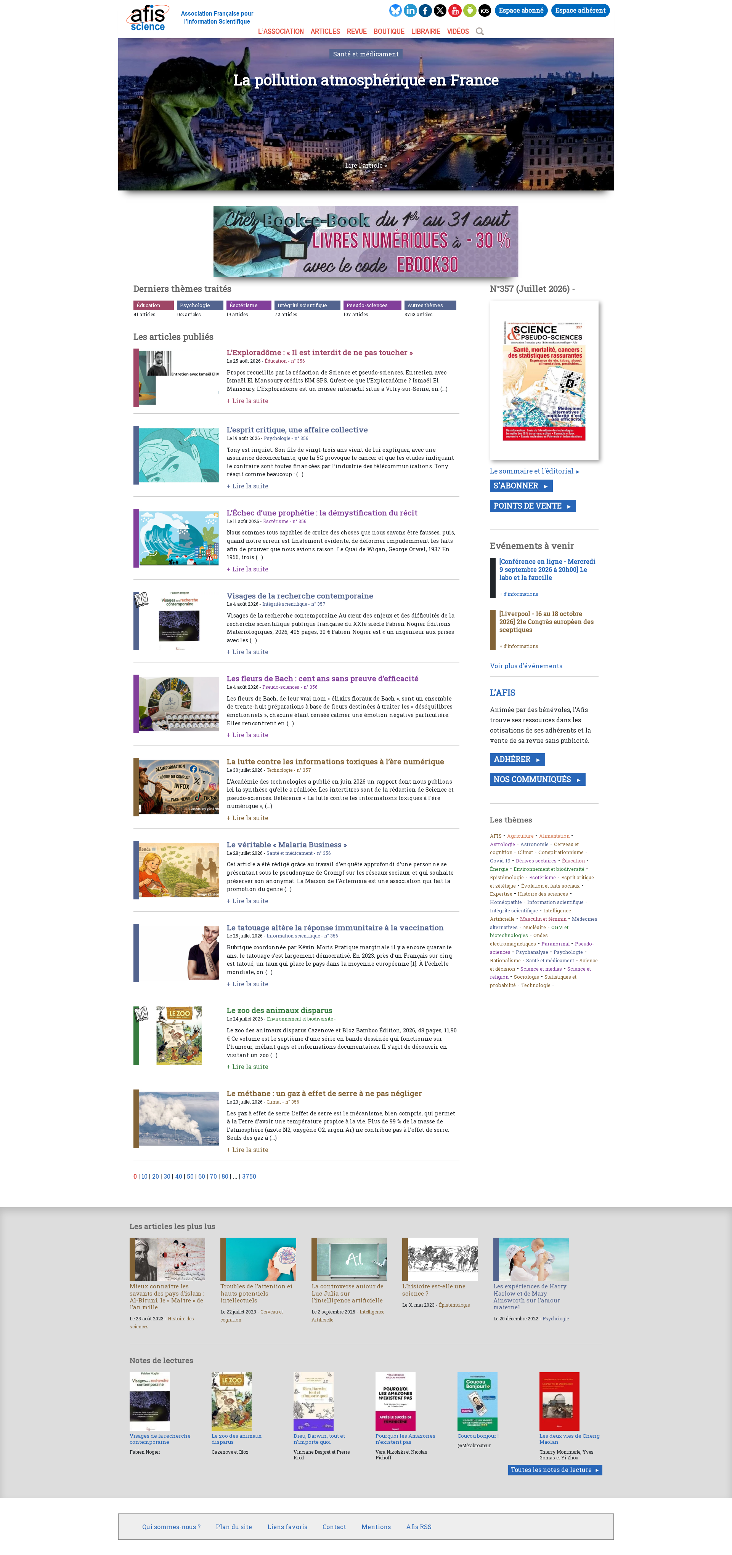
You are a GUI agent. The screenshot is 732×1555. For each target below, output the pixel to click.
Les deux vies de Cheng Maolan (569, 1438)
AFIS (496, 836)
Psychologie (195, 305)
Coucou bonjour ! (478, 1435)
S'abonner (517, 485)
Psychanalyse (532, 952)
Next (625, 114)
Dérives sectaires (536, 860)
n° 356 (298, 361)
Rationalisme (505, 960)
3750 (249, 1176)
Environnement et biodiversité (549, 869)
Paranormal (555, 944)
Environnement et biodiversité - (301, 1019)
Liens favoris (287, 1527)
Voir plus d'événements (526, 666)
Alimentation (554, 836)
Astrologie (502, 844)
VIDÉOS (458, 31)
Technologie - (281, 770)
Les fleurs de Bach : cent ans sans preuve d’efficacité (323, 678)
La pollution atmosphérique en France (366, 80)
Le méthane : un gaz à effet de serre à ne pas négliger (324, 1093)
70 (213, 1176)
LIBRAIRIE (425, 31)
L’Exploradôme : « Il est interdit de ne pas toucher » (320, 352)
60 (201, 1176)
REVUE (357, 31)
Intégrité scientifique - (286, 604)
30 (167, 1176)
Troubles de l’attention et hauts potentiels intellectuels (256, 1293)
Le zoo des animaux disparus (279, 1010)
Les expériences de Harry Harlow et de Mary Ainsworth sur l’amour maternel (530, 1296)
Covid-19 (500, 860)
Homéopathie (506, 902)
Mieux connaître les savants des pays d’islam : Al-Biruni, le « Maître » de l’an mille (167, 1296)
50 (190, 1176)
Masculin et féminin (543, 919)
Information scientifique (555, 902)
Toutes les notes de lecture (551, 1469)
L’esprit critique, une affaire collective (297, 429)
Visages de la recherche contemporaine (300, 595)
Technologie (536, 985)
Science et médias (541, 969)
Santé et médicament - (291, 853)
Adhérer (513, 759)
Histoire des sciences (543, 894)
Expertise (501, 894)
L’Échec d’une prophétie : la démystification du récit (322, 512)
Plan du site (234, 1527)
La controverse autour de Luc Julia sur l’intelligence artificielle (347, 1293)
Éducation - (278, 361)
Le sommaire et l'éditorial (532, 471)
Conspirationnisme (561, 852)
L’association (281, 31)
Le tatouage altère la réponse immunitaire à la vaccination (335, 927)
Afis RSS (419, 1527)
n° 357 (318, 604)
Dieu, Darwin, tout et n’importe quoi (319, 1438)
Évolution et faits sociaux (550, 886)
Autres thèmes (425, 305)
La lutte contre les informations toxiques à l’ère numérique (335, 761)
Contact (334, 1527)
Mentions (376, 1527)
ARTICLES (325, 31)
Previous (106, 114)
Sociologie (526, 977)
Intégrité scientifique (302, 305)
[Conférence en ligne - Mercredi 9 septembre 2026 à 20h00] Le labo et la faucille (547, 569)
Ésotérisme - (277, 521)
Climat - (275, 1102)
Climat (525, 852)
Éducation (148, 305)
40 (178, 1176)
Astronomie (534, 844)
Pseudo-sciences (367, 305)
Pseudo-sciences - (282, 687)
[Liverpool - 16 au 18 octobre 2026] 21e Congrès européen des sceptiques (546, 622)
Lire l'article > (366, 165)
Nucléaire (534, 927)
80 (225, 1176)
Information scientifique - (295, 936)
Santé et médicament (366, 54)
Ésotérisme (244, 305)
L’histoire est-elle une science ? (434, 1289)
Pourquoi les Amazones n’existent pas (405, 1438)
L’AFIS (504, 692)
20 (155, 1176)
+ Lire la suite (247, 401)
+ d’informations (518, 594)
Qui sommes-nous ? (171, 1527)
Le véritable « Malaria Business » (287, 844)
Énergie (499, 869)
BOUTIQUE (389, 31)
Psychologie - (279, 438)
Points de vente (528, 505)
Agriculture (520, 836)
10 (144, 1176)
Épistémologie (507, 877)
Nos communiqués (533, 779)
